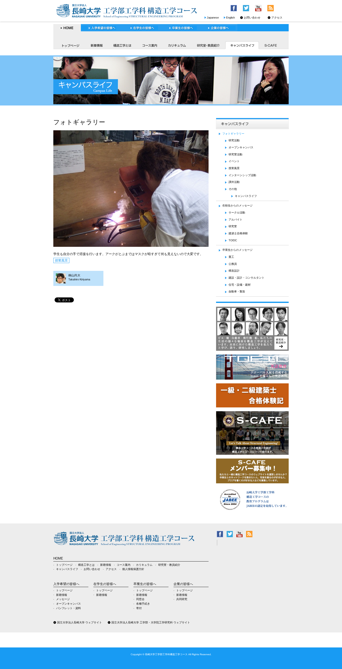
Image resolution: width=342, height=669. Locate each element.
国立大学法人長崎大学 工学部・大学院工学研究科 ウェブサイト (150, 622)
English (230, 17)
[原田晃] (252, 332)
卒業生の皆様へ (181, 28)
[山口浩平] (252, 318)
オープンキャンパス (241, 147)
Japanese (213, 17)
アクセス (276, 17)
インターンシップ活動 (242, 175)
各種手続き (143, 603)
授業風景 (61, 260)
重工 (231, 256)
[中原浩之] (223, 318)
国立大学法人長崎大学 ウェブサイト (79, 622)
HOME (67, 28)
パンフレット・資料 (68, 608)
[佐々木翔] (238, 332)
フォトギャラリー (233, 133)
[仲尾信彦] (280, 332)
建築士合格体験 (238, 233)
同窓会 (140, 599)
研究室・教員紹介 (208, 45)
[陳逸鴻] (266, 332)
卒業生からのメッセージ (237, 249)
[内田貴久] (223, 332)
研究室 (233, 226)
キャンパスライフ (242, 45)
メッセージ (63, 599)
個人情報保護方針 (133, 569)
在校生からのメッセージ (237, 205)
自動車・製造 (237, 291)
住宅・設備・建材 (240, 284)
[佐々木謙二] (266, 318)
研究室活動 (235, 154)
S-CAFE (271, 45)
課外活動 (234, 181)
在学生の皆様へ (142, 28)
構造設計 (234, 270)
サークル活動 (237, 212)
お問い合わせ (252, 17)
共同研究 (181, 599)
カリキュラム (176, 45)
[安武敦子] (238, 318)
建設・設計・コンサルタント (246, 277)
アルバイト (235, 219)
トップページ (69, 45)
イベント (234, 161)
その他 (233, 188)
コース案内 (149, 45)
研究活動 (234, 140)
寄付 (139, 608)
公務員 (233, 263)
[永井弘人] (280, 318)
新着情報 (96, 45)
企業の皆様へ (219, 28)
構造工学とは (122, 45)
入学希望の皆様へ (102, 28)
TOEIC (233, 240)
